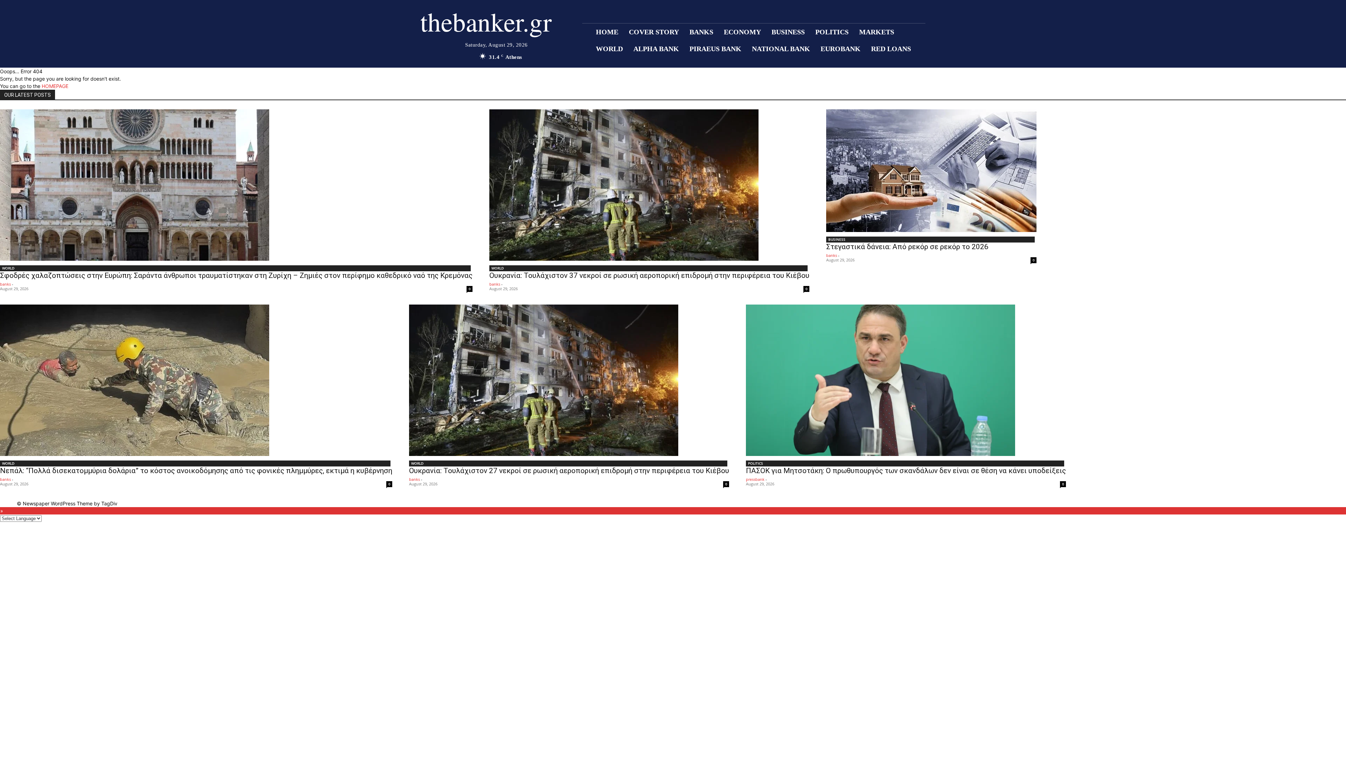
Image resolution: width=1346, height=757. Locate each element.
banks (5, 284)
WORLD (8, 268)
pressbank (755, 479)
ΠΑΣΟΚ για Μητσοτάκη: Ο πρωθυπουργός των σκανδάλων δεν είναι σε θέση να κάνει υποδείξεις (906, 470)
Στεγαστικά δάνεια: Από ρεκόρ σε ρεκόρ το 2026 (907, 247)
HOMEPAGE (55, 86)
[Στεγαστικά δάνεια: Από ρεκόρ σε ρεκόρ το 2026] (931, 170)
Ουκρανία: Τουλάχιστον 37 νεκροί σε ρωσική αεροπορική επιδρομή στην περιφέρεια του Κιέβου (649, 275)
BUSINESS (836, 239)
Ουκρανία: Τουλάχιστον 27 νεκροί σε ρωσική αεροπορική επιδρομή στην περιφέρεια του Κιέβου (569, 470)
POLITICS (755, 463)
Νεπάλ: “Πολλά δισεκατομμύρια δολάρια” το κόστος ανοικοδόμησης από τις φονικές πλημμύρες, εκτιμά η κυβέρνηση (196, 470)
